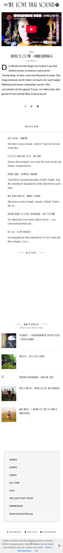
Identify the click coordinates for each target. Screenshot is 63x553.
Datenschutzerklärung (21, 513)
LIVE (11, 490)
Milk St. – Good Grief (32, 356)
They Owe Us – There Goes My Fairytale (39, 388)
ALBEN (13, 467)
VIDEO (13, 475)
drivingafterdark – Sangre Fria (36, 377)
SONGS (31, 52)
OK (36, 550)
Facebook (14, 532)
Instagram (49, 532)
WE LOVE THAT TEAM (21, 498)
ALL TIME (14, 482)
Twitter (31, 532)
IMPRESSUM (16, 506)
